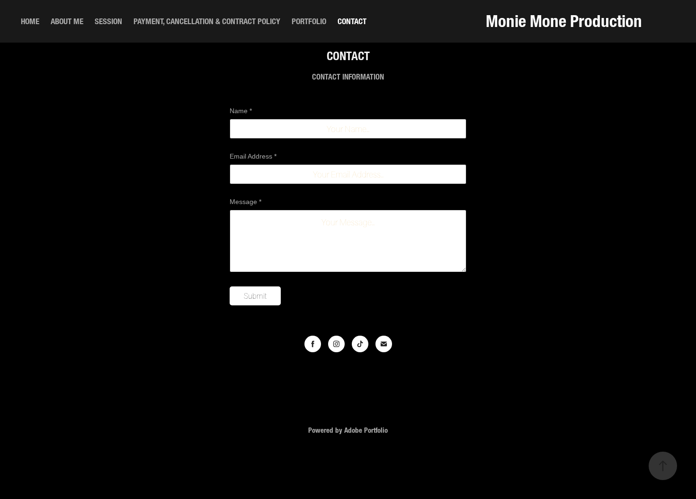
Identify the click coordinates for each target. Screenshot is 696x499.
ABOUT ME (67, 21)
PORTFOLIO (309, 21)
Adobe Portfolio (366, 430)
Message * (245, 201)
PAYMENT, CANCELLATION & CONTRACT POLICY (207, 21)
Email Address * (253, 156)
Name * (241, 110)
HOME (30, 21)
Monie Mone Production (564, 21)
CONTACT (352, 21)
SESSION (108, 21)
